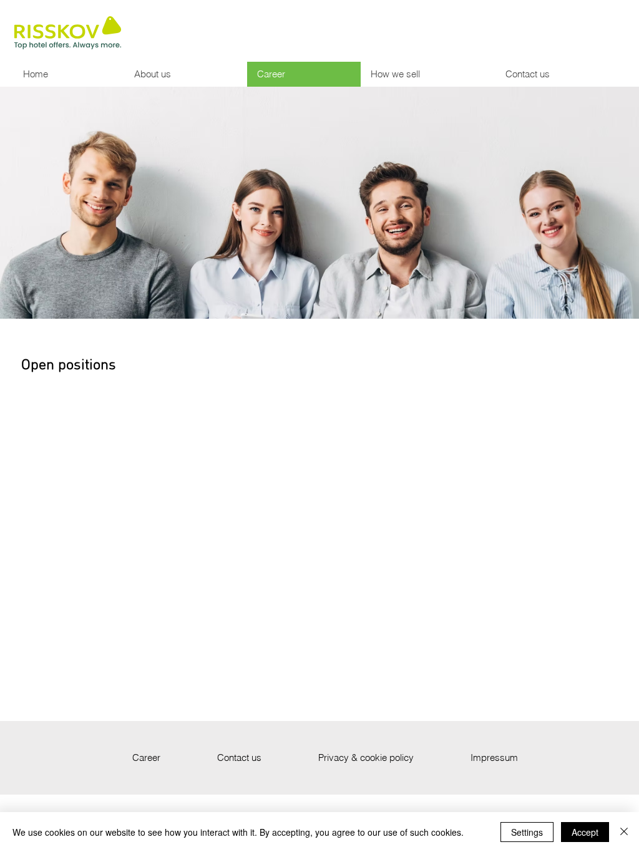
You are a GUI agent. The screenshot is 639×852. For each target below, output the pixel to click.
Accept (585, 832)
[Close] (624, 832)
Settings (527, 832)
